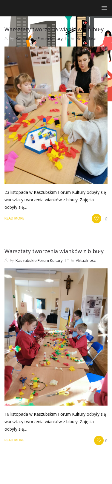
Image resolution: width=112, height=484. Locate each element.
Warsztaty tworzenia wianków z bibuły (54, 29)
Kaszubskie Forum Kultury (39, 38)
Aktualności (86, 38)
